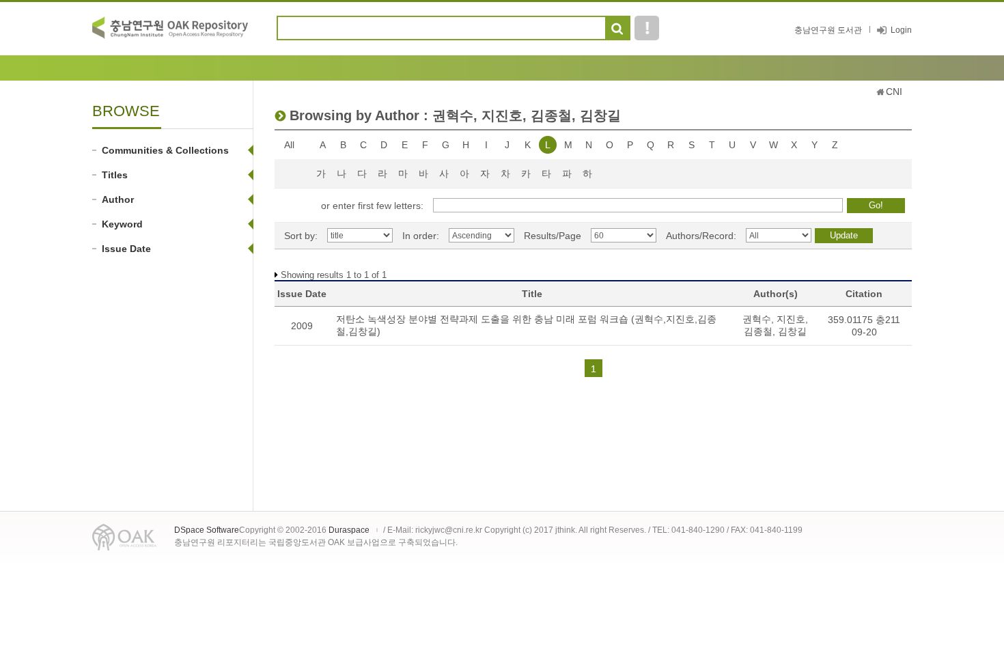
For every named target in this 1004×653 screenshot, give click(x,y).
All (289, 144)
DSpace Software (206, 530)
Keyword (122, 224)
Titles (115, 174)
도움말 (647, 28)
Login (901, 30)
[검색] (617, 28)
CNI (894, 91)
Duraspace (349, 530)
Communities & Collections (165, 150)
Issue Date (126, 248)
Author (118, 199)
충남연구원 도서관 (828, 30)
